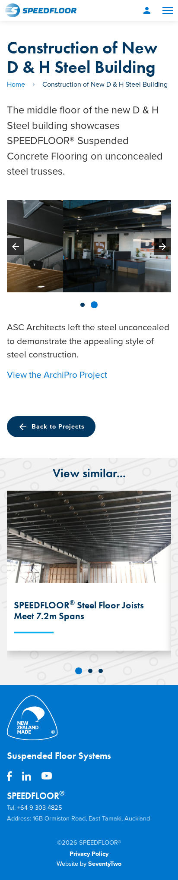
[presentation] (15, 246)
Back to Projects (51, 427)
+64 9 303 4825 (39, 807)
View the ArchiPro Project (58, 375)
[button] (82, 305)
